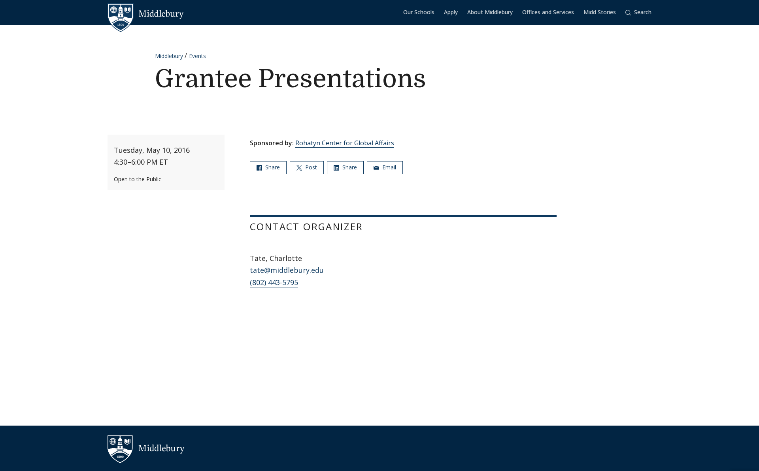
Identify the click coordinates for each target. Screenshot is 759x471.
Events (197, 56)
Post (310, 167)
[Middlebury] (146, 13)
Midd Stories (599, 12)
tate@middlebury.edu (287, 270)
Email (388, 167)
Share (272, 167)
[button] (638, 12)
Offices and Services (548, 12)
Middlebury (169, 56)
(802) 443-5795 (274, 282)
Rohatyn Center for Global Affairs (344, 143)
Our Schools (418, 12)
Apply (451, 12)
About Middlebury (490, 12)
